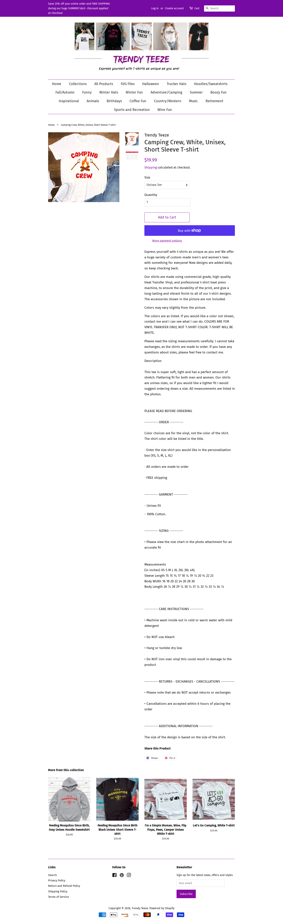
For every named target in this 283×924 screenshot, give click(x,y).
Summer (196, 92)
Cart (196, 8)
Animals (93, 101)
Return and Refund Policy (64, 886)
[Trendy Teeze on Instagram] (129, 876)
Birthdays (114, 101)
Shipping (150, 167)
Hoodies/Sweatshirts (210, 84)
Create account (174, 8)
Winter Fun (134, 92)
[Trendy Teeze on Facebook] (114, 876)
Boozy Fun (218, 92)
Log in (155, 8)
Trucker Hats (176, 84)
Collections (78, 84)
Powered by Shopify (161, 908)
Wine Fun (164, 110)
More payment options (167, 240)
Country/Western (167, 101)
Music (193, 101)
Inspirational (69, 101)
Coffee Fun (138, 101)
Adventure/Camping (166, 92)
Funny (87, 92)
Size (147, 177)
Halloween (150, 84)
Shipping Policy (57, 891)
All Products (103, 84)
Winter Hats (108, 92)
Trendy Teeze (140, 908)
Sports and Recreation (132, 110)
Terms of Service (58, 897)
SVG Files (128, 84)
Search (52, 875)
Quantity (150, 195)
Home (56, 84)
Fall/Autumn (65, 92)
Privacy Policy (56, 880)
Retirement (214, 101)
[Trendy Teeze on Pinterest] (122, 876)
